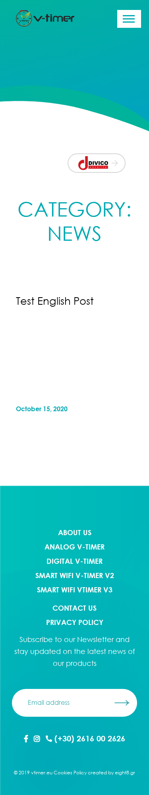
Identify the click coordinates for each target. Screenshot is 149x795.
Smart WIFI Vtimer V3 (74, 589)
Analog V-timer (74, 546)
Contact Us (74, 608)
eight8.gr (125, 773)
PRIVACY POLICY (74, 622)
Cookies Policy (70, 773)
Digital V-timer (74, 561)
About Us (74, 532)
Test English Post (55, 300)
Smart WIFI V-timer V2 (74, 575)
